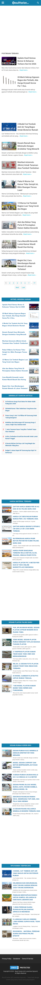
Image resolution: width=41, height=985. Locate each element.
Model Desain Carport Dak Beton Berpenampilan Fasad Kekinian (25, 765)
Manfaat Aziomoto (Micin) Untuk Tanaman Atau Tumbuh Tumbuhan (28, 165)
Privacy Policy (6, 959)
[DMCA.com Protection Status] (20, 969)
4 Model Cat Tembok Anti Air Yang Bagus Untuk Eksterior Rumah (27, 127)
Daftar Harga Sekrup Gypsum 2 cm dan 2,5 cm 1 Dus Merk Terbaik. (26, 529)
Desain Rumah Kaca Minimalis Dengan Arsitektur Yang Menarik (28, 146)
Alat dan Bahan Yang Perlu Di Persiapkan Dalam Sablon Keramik (27, 225)
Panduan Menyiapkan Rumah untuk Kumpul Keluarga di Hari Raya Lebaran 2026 (25, 897)
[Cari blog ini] (38, 3)
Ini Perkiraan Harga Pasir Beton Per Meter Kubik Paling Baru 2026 (26, 541)
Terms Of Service (27, 959)
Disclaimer (16, 959)
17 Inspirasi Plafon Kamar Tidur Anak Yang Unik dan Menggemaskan (24, 654)
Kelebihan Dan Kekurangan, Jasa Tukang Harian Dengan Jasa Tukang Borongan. (25, 885)
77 (34, 283)
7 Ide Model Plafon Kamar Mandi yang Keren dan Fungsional (24, 688)
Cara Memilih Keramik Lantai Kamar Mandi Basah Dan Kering (27, 244)
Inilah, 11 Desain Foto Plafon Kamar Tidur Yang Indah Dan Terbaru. (25, 666)
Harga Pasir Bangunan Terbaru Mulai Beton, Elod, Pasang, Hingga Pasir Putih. (25, 553)
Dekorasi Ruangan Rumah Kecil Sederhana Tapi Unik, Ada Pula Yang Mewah (26, 799)
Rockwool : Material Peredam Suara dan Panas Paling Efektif (26, 933)
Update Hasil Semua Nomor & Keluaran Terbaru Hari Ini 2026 (26, 61)
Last (23, 287)
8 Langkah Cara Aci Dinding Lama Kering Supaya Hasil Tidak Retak (26, 921)
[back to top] (36, 980)
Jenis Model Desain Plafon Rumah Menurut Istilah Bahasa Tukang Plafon (26, 642)
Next (17, 287)
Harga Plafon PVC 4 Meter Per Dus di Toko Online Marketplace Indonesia (26, 565)
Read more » (24, 70)
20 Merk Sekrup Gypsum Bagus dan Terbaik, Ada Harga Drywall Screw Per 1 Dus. (14, 316)
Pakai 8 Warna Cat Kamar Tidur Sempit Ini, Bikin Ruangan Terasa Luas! (14, 352)
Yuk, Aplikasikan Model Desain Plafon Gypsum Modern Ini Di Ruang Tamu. (26, 630)
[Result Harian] (20, 3)
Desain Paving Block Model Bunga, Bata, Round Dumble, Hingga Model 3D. (25, 787)
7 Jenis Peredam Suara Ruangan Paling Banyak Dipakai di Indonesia (23, 909)
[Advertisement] (20, 29)
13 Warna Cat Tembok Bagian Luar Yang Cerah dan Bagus (28, 206)
